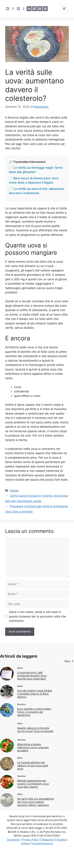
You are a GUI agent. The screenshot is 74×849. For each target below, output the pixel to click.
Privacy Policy (30, 839)
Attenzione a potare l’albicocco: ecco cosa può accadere (33, 747)
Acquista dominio (42, 843)
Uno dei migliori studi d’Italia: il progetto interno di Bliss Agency (34, 693)
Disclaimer (13, 839)
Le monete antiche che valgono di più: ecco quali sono (32, 765)
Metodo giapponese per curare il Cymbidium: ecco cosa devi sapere (33, 783)
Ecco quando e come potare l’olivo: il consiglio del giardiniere (34, 712)
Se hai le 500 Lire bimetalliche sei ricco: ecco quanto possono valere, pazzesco (35, 802)
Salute (14, 490)
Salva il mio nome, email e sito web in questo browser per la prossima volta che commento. (37, 616)
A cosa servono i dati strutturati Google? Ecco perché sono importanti (32, 675)
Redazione (47, 839)
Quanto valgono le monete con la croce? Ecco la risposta (35, 729)
